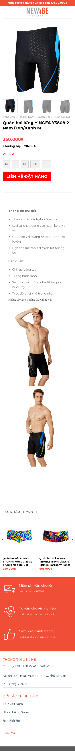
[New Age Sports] (37, 11)
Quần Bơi (44, 116)
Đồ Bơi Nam (26, 116)
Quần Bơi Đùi (62, 116)
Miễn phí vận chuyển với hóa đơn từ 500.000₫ (37, 2)
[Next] (66, 61)
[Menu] (5, 11)
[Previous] (8, 61)
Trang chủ (9, 116)
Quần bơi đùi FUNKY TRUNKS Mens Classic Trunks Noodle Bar (17, 561)
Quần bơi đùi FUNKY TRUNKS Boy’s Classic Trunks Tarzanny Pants (54, 561)
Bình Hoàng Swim (16, 712)
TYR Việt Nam (13, 704)
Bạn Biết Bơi (11, 720)
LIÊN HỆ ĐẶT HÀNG (26, 176)
